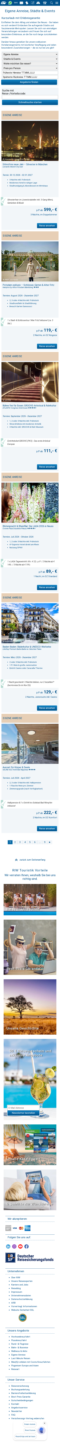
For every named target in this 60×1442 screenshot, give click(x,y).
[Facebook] (26, 1246)
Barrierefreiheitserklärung (23, 1393)
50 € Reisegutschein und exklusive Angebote (30, 1053)
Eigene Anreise (18, 1354)
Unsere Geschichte (23, 1028)
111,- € (50, 450)
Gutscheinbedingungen (22, 1400)
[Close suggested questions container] (44, 1423)
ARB (13, 1302)
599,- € (50, 209)
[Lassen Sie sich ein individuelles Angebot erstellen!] (38, 3)
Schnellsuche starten (30, 102)
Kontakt (15, 1404)
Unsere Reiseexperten (21, 1281)
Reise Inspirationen (23, 909)
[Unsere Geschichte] (30, 1006)
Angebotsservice (19, 1407)
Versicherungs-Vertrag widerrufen (27, 1418)
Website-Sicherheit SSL (22, 1310)
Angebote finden (29, 82)
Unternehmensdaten (21, 1295)
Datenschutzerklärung (21, 1299)
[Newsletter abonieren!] (30, 1079)
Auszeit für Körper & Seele (16, 767)
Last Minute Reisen (20, 1358)
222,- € (50, 812)
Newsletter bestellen (23, 1112)
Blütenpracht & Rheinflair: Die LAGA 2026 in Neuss (28, 526)
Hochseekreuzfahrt (20, 1336)
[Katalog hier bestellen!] (30, 1144)
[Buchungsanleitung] (30, 1189)
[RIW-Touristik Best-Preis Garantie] (30, 947)
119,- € (50, 330)
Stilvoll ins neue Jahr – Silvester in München (25, 164)
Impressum (16, 1292)
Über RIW (15, 1277)
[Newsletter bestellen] (21, 3)
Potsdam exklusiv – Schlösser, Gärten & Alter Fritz (28, 285)
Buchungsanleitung (20, 1389)
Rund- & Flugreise (19, 1344)
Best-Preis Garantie (23, 969)
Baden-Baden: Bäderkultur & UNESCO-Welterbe (27, 646)
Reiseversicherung (20, 1386)
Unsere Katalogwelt (23, 1159)
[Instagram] (14, 1246)
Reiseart (15, 1369)
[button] (41, 1430)
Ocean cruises (29, 1424)
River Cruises (30, 1430)
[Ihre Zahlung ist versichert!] (29, 1257)
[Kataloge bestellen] (27, 3)
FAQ (13, 1415)
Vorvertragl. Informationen (24, 1306)
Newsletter (16, 1411)
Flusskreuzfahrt (19, 1340)
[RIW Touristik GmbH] (4, 3)
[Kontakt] (45, 2)
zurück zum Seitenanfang (30, 859)
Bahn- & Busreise (19, 1347)
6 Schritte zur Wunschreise (30, 1204)
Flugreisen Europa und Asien (25, 1365)
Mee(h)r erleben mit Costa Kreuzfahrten (30, 1362)
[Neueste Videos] (30, 899)
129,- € (50, 691)
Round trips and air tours (25, 1437)
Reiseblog (16, 1288)
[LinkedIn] (8, 1246)
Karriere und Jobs (19, 1284)
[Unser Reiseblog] (33, 3)
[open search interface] (51, 3)
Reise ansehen (47, 225)
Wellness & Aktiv (19, 1351)
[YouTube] (20, 1246)
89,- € (51, 571)
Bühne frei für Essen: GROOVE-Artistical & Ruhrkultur (29, 405)
